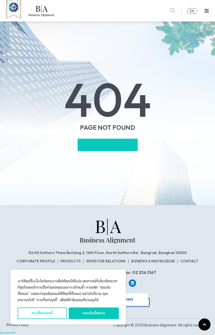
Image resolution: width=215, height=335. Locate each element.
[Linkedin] (132, 283)
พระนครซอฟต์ (7, 333)
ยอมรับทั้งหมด (94, 313)
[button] (206, 10)
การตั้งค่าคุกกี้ (42, 313)
